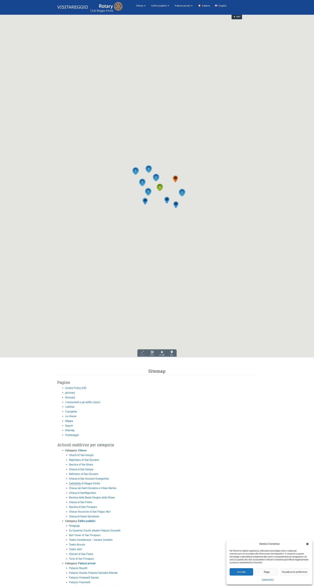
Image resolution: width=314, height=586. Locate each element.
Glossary (70, 397)
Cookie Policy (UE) (75, 388)
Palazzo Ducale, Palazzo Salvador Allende (93, 572)
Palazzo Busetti (78, 568)
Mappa (69, 421)
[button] (307, 544)
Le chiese (70, 416)
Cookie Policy (268, 579)
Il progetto (71, 411)
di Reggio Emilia (84, 483)
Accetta (241, 571)
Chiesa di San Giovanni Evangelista (89, 478)
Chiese (139, 5)
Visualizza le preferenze (294, 571)
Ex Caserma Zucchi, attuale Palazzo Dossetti (94, 530)
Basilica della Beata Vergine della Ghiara (92, 497)
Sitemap (70, 430)
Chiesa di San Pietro (80, 502)
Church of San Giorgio (81, 455)
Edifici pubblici (159, 5)
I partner (70, 406)
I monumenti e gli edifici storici (82, 402)
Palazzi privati (182, 5)
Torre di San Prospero (81, 558)
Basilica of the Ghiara (81, 464)
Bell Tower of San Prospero (85, 535)
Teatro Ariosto (77, 544)
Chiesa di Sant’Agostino (82, 492)
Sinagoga (74, 525)
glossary (70, 392)
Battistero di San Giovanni (83, 474)
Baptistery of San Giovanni (84, 459)
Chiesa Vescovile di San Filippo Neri (90, 511)
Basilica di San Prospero (83, 507)
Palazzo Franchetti (79, 582)
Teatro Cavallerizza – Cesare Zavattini (91, 539)
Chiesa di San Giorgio (81, 469)
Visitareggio (72, 435)
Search (69, 425)
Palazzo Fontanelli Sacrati (84, 577)
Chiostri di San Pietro (81, 554)
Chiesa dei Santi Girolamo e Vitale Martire (92, 488)
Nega (267, 571)
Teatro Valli (75, 549)
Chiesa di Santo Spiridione (84, 516)
